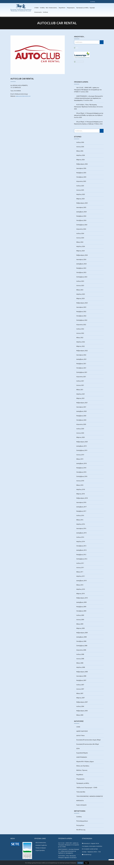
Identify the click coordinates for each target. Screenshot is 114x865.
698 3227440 (94, 849)
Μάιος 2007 (79, 693)
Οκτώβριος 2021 (81, 368)
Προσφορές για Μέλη (82, 7)
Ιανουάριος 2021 (81, 407)
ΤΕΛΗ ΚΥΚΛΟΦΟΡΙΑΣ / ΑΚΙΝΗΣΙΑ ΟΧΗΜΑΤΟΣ (89, 796)
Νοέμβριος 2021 (81, 363)
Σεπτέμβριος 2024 (81, 225)
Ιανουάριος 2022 (81, 355)
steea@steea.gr (87, 854)
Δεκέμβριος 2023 (81, 264)
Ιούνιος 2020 (80, 433)
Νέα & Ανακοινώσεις (41, 842)
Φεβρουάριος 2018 (82, 498)
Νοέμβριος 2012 (81, 554)
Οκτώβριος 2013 (81, 546)
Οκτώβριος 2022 (81, 316)
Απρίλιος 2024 (80, 246)
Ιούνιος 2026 (80, 147)
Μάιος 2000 (79, 715)
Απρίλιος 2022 (80, 342)
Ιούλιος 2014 (80, 537)
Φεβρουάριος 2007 (82, 702)
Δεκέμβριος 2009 (81, 602)
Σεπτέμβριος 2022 (81, 320)
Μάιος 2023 (79, 290)
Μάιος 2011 (79, 572)
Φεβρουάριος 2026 (82, 164)
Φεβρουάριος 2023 (82, 303)
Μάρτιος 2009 (80, 628)
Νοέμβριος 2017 (81, 511)
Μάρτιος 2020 (80, 437)
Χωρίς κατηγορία (81, 805)
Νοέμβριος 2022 (81, 311)
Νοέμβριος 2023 (81, 268)
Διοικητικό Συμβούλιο (41, 845)
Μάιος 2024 (79, 242)
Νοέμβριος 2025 (81, 173)
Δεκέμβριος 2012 (81, 550)
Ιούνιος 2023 (80, 285)
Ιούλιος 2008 (80, 654)
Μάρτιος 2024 (80, 251)
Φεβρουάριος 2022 (82, 350)
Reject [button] (86, 863)
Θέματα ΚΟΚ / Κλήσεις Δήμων (85, 761)
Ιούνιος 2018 (80, 481)
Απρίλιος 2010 (80, 589)
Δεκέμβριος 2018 (81, 463)
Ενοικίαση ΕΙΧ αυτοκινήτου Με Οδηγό (87, 744)
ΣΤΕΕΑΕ (36, 7)
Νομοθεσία (62, 7)
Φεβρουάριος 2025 (82, 203)
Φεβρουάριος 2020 (82, 442)
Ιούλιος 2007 (80, 685)
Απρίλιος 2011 (80, 576)
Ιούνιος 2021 (80, 385)
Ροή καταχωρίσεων (82, 821)
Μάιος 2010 (79, 585)
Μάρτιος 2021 (80, 398)
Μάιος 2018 (79, 485)
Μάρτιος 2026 (80, 159)
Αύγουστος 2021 (81, 376)
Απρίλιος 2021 (80, 394)
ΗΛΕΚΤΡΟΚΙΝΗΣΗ (81, 757)
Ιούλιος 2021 (80, 381)
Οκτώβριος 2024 (81, 220)
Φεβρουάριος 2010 (82, 598)
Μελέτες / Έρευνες (81, 770)
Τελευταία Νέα (80, 792)
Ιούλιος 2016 (80, 515)
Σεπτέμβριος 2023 (81, 277)
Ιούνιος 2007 (80, 689)
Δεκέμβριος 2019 (81, 446)
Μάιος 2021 (79, 389)
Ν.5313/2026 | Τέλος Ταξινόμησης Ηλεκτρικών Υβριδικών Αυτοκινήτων (67, 856)
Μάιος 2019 (79, 459)
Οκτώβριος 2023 (81, 272)
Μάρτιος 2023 (80, 298)
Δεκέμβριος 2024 (81, 212)
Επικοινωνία (38, 12)
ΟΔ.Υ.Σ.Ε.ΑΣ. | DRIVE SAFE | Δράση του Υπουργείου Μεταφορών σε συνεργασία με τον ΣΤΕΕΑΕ (88, 90)
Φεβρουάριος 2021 (82, 403)
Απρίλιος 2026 (80, 155)
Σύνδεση (45, 12)
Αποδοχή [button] (80, 863)
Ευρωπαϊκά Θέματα (82, 753)
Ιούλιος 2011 (80, 563)
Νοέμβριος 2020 (81, 416)
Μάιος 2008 (79, 663)
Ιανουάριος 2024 (81, 259)
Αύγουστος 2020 (81, 424)
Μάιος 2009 (79, 624)
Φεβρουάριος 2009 (82, 632)
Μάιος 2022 (79, 337)
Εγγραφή (92, 7)
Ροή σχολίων (80, 825)
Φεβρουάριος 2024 (82, 255)
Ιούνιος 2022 (80, 333)
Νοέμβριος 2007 (81, 680)
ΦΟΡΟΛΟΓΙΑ (80, 800)
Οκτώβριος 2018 (81, 472)
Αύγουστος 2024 (81, 229)
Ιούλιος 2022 (80, 329)
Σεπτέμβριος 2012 (81, 559)
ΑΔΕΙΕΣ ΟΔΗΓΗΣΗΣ (82, 731)
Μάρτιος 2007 (80, 698)
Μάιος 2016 (79, 520)
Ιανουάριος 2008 (81, 676)
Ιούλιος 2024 (80, 233)
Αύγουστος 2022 (81, 324)
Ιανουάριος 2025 (81, 207)
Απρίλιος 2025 (80, 194)
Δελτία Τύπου (80, 735)
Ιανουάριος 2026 (81, 168)
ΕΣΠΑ (78, 748)
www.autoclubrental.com (23, 96)
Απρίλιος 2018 (80, 489)
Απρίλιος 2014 (80, 541)
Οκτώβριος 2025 (81, 177)
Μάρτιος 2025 (80, 199)
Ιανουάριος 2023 (81, 307)
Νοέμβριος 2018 (81, 468)
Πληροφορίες (71, 7)
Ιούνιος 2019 (80, 455)
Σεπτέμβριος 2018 (81, 476)
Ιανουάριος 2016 (81, 528)
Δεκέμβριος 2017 (81, 507)
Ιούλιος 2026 (80, 142)
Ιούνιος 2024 (80, 238)
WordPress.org (80, 830)
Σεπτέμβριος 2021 (81, 372)
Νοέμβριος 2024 (81, 216)
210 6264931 (86, 849)
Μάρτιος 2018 (80, 494)
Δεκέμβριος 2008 (81, 637)
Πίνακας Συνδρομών (41, 848)
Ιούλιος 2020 (80, 429)
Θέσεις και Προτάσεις (82, 766)
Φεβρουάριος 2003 (82, 711)
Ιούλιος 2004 (80, 706)
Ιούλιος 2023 (80, 281)
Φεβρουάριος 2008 (82, 672)
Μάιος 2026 (79, 151)
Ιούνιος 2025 (80, 190)
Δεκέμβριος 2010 (81, 580)
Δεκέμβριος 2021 (81, 359)
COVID (78, 727)
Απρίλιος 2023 (80, 294)
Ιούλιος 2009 (80, 615)
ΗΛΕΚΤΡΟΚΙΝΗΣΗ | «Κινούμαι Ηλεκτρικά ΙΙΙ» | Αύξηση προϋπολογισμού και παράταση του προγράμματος (88, 98)
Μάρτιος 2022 (80, 346)
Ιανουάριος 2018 (81, 502)
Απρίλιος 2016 (80, 524)
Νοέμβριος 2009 (81, 606)
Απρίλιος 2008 (80, 667)
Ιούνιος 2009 (80, 619)
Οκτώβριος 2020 (81, 420)
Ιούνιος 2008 (80, 659)
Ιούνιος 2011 (80, 567)
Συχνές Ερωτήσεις (40, 850)
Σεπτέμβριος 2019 (81, 450)
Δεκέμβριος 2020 (81, 411)
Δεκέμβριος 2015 (81, 533)
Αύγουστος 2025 (81, 181)
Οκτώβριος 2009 (81, 611)
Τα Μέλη (42, 7)
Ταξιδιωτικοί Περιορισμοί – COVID (86, 787)
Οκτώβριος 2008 (81, 641)
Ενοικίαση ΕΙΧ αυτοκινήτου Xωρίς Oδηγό (88, 740)
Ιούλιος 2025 (80, 186)
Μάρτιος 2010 (80, 593)
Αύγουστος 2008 (81, 650)
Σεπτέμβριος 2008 (81, 645)
